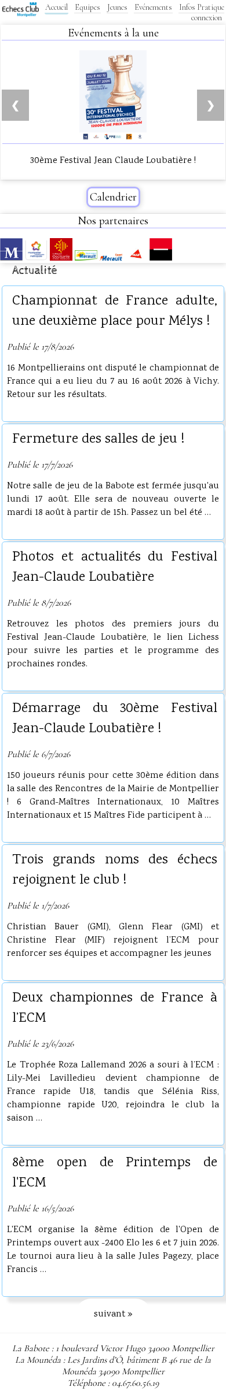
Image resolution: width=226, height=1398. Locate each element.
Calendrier (113, 197)
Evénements (153, 7)
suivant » (113, 1314)
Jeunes (117, 7)
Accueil (56, 7)
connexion (206, 18)
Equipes (87, 7)
